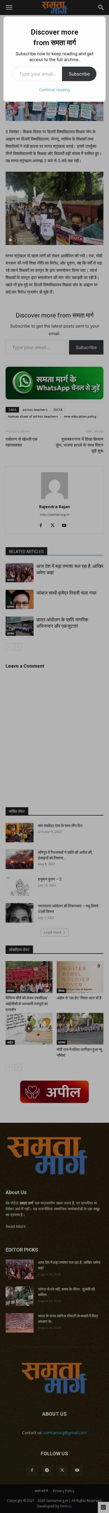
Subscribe (79, 74)
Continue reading (54, 89)
